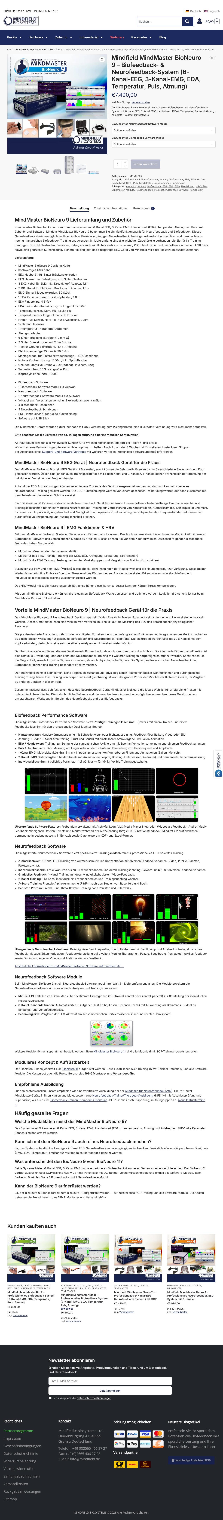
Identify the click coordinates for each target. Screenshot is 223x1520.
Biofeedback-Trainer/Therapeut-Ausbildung (78, 1100)
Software (36, 37)
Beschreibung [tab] (79, 208)
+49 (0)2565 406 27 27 (89, 1448)
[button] (212, 21)
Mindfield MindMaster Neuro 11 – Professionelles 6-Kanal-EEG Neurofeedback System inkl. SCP (135, 1296)
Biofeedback (176, 179)
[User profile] (199, 21)
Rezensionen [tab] (143, 208)
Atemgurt (131, 186)
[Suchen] (187, 21)
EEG (187, 179)
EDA (165, 186)
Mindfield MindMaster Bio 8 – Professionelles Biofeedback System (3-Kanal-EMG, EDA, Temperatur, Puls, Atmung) (84, 1300)
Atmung (164, 179)
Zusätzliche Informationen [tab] (111, 208)
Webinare (117, 37)
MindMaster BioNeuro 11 (110, 1051)
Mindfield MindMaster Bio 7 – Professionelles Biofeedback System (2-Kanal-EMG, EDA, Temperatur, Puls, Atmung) (30, 1297)
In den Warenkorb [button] (85, 1330)
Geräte (12, 37)
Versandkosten (141, 102)
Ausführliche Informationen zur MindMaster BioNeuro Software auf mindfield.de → (69, 966)
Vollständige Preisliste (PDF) (192, 1460)
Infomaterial (89, 37)
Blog (162, 37)
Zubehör (61, 37)
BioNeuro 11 (70, 1069)
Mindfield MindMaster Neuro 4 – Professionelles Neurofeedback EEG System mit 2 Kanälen (190, 1296)
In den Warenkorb (145, 164)
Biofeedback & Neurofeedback (141, 179)
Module (130, 189)
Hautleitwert (118, 183)
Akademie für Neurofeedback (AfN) (148, 1091)
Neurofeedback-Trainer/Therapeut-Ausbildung (122, 1095)
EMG (193, 179)
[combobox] (159, 21)
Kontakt (64, 1421)
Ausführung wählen (31, 1324)
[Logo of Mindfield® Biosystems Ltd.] (21, 21)
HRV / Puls (56, 49)
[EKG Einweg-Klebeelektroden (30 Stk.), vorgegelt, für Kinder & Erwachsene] (214, 58)
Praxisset (159, 189)
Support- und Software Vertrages (64, 451)
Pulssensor (171, 189)
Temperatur (178, 183)
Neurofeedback (162, 183)
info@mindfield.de (85, 1459)
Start (9, 49)
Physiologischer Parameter (31, 49)
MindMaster (145, 183)
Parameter (139, 37)
